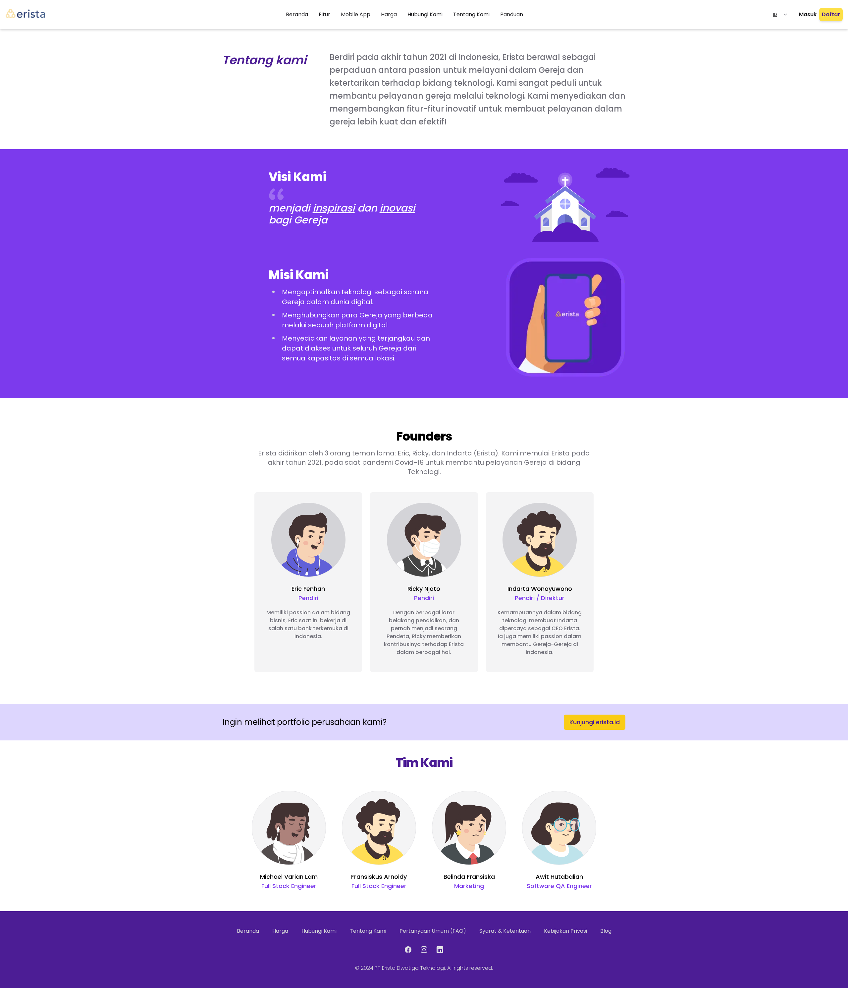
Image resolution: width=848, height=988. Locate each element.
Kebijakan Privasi (565, 931)
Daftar (831, 14)
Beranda (297, 14)
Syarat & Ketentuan (505, 931)
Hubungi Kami (425, 14)
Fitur (324, 14)
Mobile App (355, 14)
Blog (605, 931)
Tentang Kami (471, 14)
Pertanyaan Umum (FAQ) (432, 931)
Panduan (511, 14)
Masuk (808, 14)
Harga (389, 14)
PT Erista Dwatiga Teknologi (410, 968)
